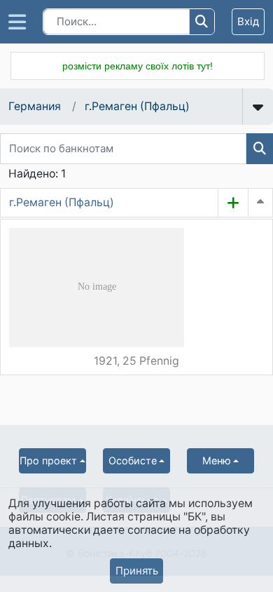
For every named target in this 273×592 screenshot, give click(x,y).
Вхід (248, 21)
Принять (136, 570)
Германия (34, 106)
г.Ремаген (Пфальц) (137, 106)
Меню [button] (216, 460)
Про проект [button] (48, 460)
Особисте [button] (132, 460)
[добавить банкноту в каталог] (233, 202)
